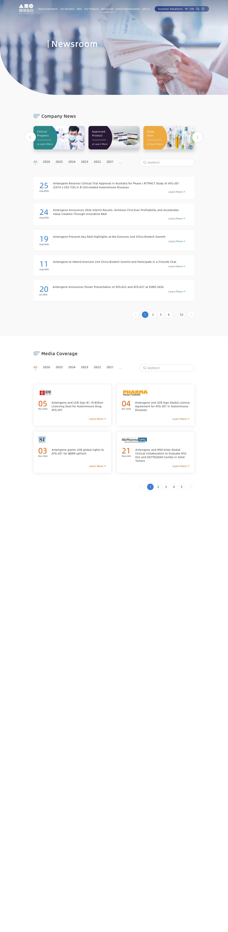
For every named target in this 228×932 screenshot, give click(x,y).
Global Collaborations (128, 9)
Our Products (91, 9)
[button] (30, 137)
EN (192, 9)
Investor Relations (170, 9)
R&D (79, 9)
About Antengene (48, 9)
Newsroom (107, 9)
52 (181, 315)
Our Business (67, 9)
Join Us (146, 9)
